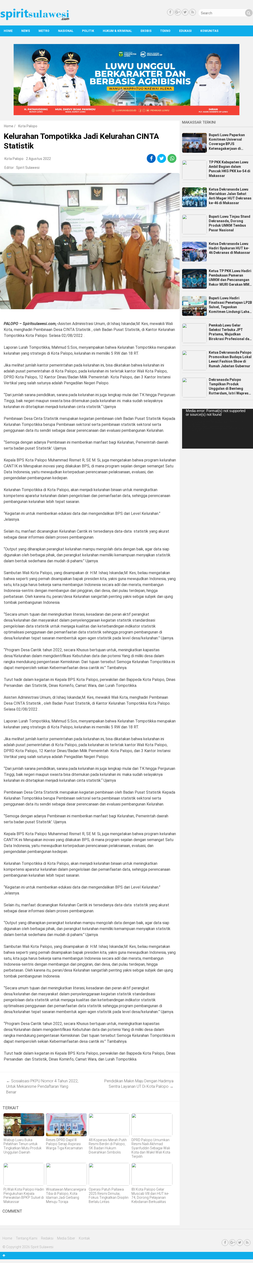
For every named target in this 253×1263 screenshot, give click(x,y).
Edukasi (185, 31)
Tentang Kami (26, 1238)
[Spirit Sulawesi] (34, 19)
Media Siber (66, 1238)
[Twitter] (185, 12)
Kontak (84, 1238)
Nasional (65, 31)
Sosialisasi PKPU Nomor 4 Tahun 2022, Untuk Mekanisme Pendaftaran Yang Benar (42, 1086)
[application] (217, 429)
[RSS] (192, 12)
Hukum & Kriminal (117, 31)
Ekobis (146, 31)
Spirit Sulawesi (28, 168)
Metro (44, 31)
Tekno (165, 31)
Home (8, 31)
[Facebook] (170, 12)
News (25, 31)
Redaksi (47, 1238)
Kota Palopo (27, 126)
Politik (88, 31)
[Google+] (177, 12)
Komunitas (209, 31)
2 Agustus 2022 (38, 159)
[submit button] (249, 13)
